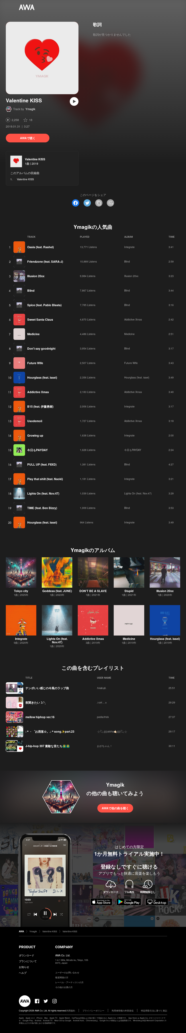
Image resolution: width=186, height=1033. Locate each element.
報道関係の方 (61, 977)
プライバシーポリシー (93, 1010)
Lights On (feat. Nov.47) (43, 493)
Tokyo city (21, 591)
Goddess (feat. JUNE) (57, 591)
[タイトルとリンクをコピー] (98, 203)
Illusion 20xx (36, 276)
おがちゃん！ (104, 746)
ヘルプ (23, 972)
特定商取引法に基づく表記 (154, 1010)
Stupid (129, 591)
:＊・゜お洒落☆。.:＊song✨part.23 (49, 731)
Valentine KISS (35, 159)
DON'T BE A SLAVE (93, 591)
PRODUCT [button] (27, 947)
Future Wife (35, 363)
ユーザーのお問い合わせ (67, 972)
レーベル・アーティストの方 (69, 982)
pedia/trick (103, 717)
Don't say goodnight (41, 348)
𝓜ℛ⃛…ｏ (102, 702)
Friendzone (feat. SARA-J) (45, 261)
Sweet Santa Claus (40, 319)
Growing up (35, 435)
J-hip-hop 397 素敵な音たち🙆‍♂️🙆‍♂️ (47, 746)
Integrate (129, 247)
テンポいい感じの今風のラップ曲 (47, 688)
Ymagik (30, 109)
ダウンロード (26, 955)
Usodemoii (34, 421)
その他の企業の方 (64, 987)
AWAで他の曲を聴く (115, 808)
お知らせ (24, 967)
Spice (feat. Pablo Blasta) (44, 305)
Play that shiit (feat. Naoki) (45, 479)
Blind (127, 261)
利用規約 (70, 1010)
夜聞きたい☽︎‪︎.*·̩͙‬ (35, 702)
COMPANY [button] (64, 947)
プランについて (28, 961)
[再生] (74, 101)
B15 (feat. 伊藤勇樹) (40, 406)
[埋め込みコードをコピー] (110, 203)
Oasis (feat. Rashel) (40, 247)
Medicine (33, 334)
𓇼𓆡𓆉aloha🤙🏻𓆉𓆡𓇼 (112, 731)
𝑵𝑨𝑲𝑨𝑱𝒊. (101, 688)
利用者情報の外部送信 (123, 1010)
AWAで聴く (27, 138)
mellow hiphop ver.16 (39, 717)
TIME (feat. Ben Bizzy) (42, 508)
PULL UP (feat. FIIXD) (41, 464)
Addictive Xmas (133, 319)
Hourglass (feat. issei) (42, 377)
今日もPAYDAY (37, 450)
